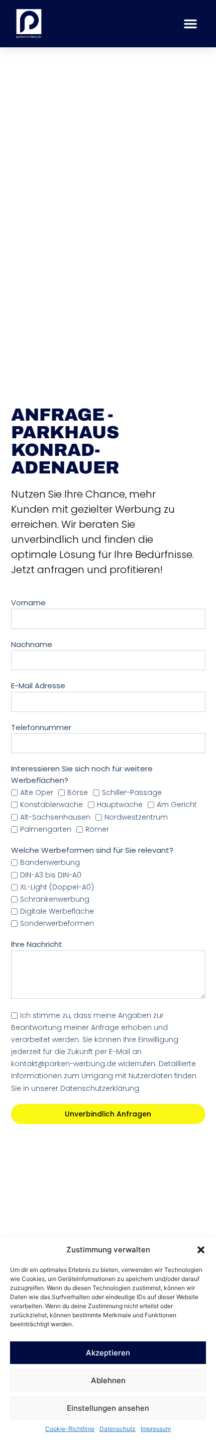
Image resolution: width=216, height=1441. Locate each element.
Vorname (28, 602)
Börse (77, 792)
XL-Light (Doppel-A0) (57, 887)
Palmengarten (45, 829)
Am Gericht (177, 805)
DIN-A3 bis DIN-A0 (50, 875)
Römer (97, 829)
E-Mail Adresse (38, 685)
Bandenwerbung (50, 863)
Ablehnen (108, 1380)
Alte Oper (36, 792)
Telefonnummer (41, 727)
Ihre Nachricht (36, 944)
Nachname (31, 644)
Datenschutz (117, 1428)
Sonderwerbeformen (57, 923)
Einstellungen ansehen (108, 1408)
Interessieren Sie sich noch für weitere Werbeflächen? (82, 774)
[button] (201, 1250)
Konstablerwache (51, 805)
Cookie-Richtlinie (69, 1428)
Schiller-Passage (132, 792)
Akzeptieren (108, 1352)
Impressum (156, 1428)
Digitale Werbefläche (57, 911)
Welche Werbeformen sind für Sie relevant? (92, 850)
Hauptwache (120, 805)
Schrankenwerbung (54, 899)
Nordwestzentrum (136, 817)
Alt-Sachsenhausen (55, 817)
